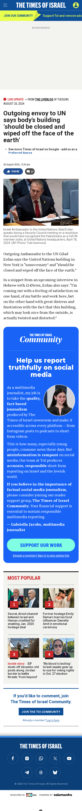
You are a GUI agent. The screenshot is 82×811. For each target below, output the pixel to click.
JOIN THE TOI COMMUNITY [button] (41, 711)
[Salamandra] (63, 794)
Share (15, 171)
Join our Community (18, 15)
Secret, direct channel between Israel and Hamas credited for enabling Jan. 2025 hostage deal (23, 620)
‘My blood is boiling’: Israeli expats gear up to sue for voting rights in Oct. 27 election (58, 668)
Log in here (53, 720)
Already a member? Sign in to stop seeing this (41, 555)
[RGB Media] (32, 795)
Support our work (41, 545)
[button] (76, 5)
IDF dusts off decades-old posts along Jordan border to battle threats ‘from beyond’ (23, 670)
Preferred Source (20, 152)
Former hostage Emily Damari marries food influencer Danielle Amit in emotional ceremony (58, 620)
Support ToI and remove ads (62, 15)
